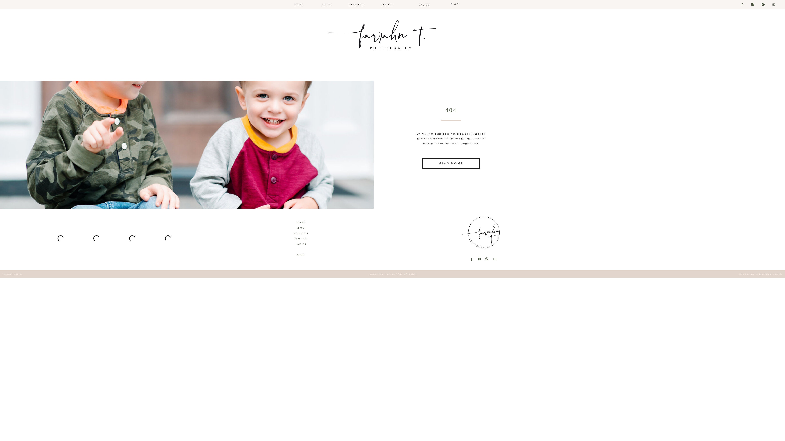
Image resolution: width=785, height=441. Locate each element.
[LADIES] (424, 1)
